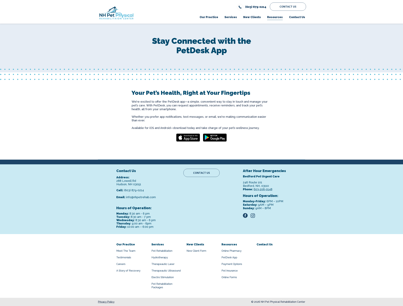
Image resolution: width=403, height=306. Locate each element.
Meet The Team (125, 250)
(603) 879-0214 (134, 190)
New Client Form (196, 250)
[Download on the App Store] (188, 138)
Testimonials (123, 257)
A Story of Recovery (128, 270)
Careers (120, 264)
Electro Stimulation (162, 277)
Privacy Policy (106, 301)
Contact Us (288, 6)
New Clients (195, 244)
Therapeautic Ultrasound (166, 270)
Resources (229, 244)
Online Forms (229, 277)
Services (157, 244)
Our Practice (125, 244)
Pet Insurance (229, 270)
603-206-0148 (263, 189)
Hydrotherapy (159, 257)
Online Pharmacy (231, 250)
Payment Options (231, 264)
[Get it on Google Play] (215, 138)
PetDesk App (229, 257)
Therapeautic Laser (162, 264)
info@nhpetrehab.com (141, 197)
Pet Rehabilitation (161, 250)
